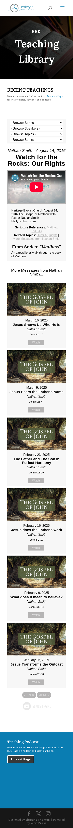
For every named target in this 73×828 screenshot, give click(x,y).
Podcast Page (21, 759)
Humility (42, 235)
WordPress (38, 823)
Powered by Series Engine (36, 706)
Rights (53, 235)
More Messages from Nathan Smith (36, 238)
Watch (36, 342)
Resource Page (55, 96)
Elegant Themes (38, 820)
